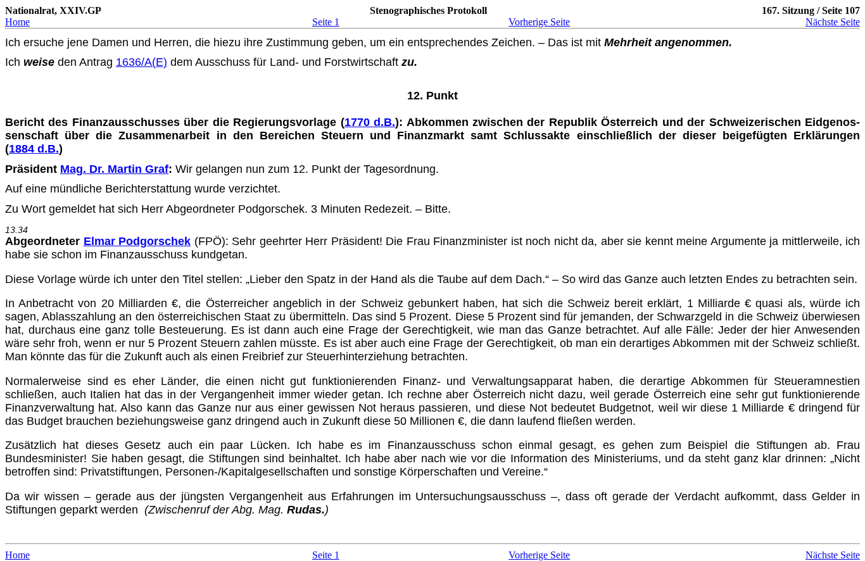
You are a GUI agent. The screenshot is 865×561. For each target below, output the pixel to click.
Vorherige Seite (539, 21)
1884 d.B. (34, 148)
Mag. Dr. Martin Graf (114, 169)
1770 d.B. (369, 122)
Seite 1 (325, 21)
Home (17, 21)
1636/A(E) (141, 62)
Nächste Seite (832, 21)
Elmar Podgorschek (137, 241)
